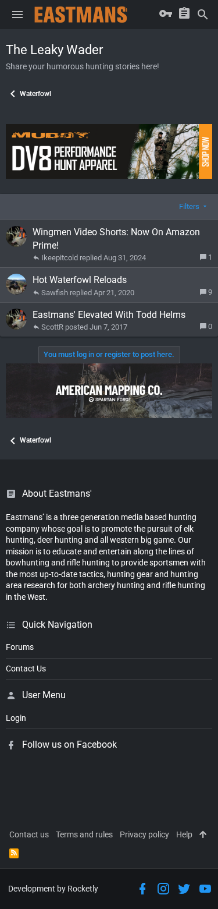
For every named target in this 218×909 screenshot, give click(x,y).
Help (184, 834)
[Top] (203, 835)
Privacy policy (144, 834)
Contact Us (26, 668)
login (16, 718)
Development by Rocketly (53, 888)
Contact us (29, 834)
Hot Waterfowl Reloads (80, 279)
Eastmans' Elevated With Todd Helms (109, 314)
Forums (20, 647)
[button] (17, 15)
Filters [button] (189, 206)
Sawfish (54, 292)
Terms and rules (84, 834)
